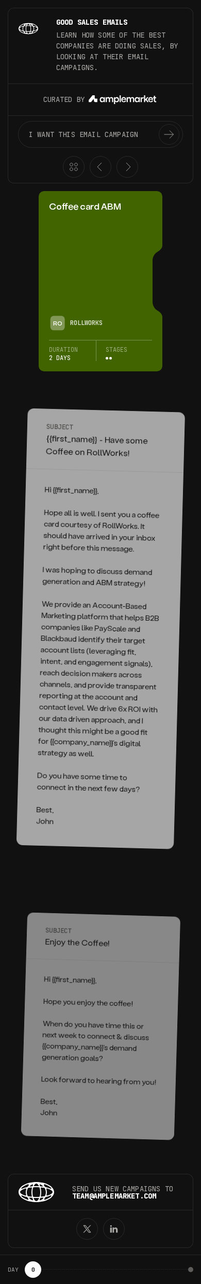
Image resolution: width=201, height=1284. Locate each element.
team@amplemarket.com (114, 1196)
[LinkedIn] (114, 1229)
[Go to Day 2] (190, 1269)
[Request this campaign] (169, 134)
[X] (87, 1229)
